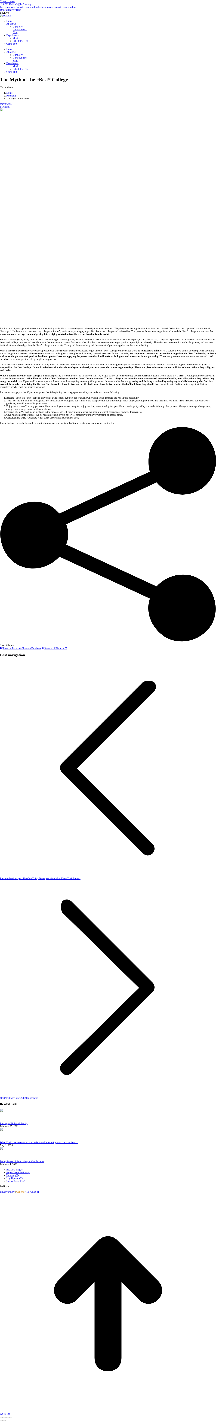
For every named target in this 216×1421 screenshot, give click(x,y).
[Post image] (8, 1120)
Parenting (4, 106)
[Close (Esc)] (1, 1417)
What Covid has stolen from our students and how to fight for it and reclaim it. (39, 1142)
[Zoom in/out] (10, 1417)
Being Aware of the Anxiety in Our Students (22, 1161)
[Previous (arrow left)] (1, 1420)
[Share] (4, 1417)
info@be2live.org (22, 4)
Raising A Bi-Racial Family (14, 1123)
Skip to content (7, 1)
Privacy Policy (7, 1191)
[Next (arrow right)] (4, 1420)
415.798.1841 (7, 4)
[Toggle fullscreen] (7, 1417)
